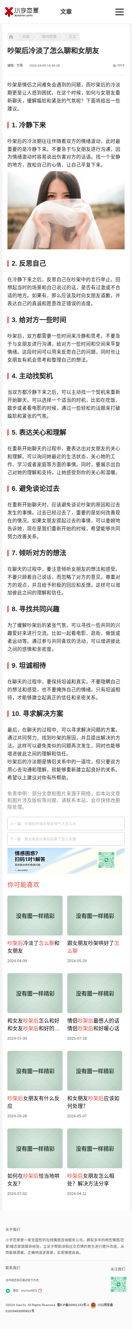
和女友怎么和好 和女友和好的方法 (33, 1025)
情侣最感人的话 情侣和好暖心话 (93, 1024)
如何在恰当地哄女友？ (33, 1180)
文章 (25, 37)
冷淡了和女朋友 (33, 947)
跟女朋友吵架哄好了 (93, 947)
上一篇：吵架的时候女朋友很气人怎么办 (43, 824)
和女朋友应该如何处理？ (93, 1102)
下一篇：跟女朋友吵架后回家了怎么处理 (43, 839)
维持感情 (49, 37)
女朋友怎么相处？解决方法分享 (90, 1180)
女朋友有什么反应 (33, 1102)
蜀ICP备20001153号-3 (73, 1305)
